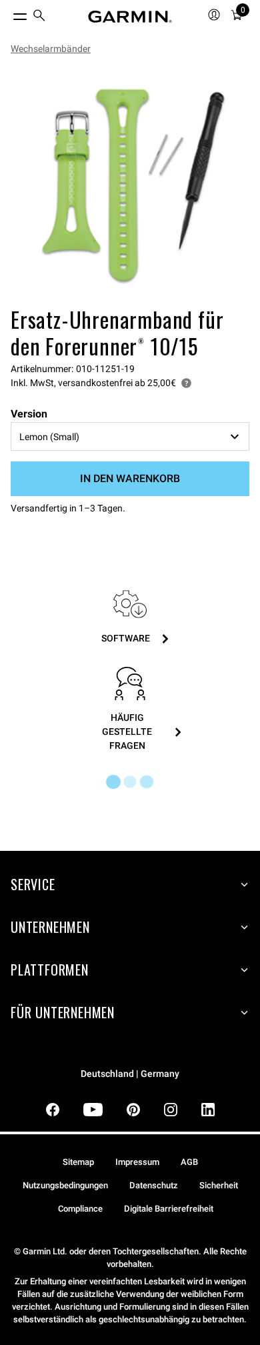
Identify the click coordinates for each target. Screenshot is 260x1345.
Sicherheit (218, 1185)
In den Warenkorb (130, 478)
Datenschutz (153, 1185)
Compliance (80, 1209)
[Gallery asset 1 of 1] (130, 183)
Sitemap (78, 1162)
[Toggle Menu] (8, 13)
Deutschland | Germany (130, 1074)
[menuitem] (39, 17)
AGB (189, 1162)
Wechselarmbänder (51, 48)
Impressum (137, 1162)
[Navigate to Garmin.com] (130, 16)
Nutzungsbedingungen (65, 1185)
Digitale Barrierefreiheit (168, 1209)
